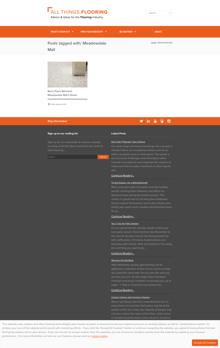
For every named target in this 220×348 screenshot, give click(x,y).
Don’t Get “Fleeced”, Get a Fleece (128, 141)
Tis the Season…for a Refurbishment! (129, 182)
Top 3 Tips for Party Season (125, 223)
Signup (103, 157)
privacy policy (100, 336)
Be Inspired (126, 31)
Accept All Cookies (205, 342)
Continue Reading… (122, 175)
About (158, 31)
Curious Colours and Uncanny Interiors (130, 297)
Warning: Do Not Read (122, 260)
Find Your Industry (92, 31)
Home (153, 43)
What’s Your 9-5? (60, 31)
